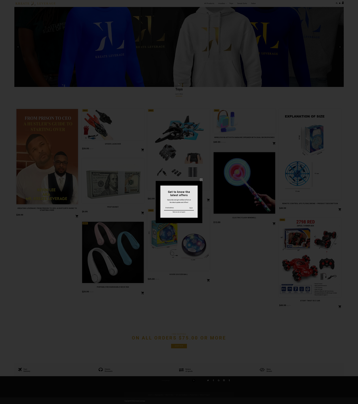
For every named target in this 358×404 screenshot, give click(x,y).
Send (191, 208)
